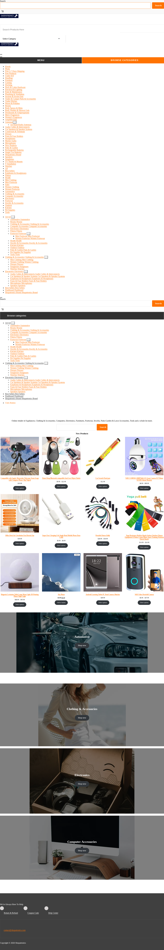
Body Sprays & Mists (14, 108)
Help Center (53, 913)
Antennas (9, 122)
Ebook (8, 66)
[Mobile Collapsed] (14, 122)
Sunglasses (9, 159)
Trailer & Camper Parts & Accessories (20, 99)
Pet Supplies (10, 210)
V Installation (10, 164)
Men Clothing (10, 180)
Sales (7, 185)
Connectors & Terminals (15, 132)
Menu (41, 60)
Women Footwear (12, 189)
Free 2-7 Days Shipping (14, 71)
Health (8, 178)
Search (3, 1)
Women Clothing (12, 187)
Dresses (8, 134)
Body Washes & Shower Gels (17, 110)
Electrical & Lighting (13, 89)
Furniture (9, 80)
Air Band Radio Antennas (20, 125)
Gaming (8, 83)
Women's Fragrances (13, 117)
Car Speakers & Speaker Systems (18, 129)
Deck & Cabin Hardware (15, 87)
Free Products (10, 73)
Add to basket (61, 602)
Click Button (10, 403)
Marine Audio (10, 141)
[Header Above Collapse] (1, 297)
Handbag (9, 78)
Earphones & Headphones (15, 173)
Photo (7, 69)
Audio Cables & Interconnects (17, 127)
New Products (11, 145)
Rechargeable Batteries (14, 150)
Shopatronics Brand (13, 155)
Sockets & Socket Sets (14, 96)
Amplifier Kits (11, 119)
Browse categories (125, 60)
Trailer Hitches (11, 101)
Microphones (10, 143)
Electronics (9, 198)
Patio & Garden (11, 148)
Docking (8, 85)
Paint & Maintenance (13, 92)
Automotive (10, 191)
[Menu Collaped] (1, 54)
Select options (20, 488)
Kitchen (8, 208)
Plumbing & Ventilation (14, 94)
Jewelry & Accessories (14, 203)
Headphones (10, 138)
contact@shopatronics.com (14, 930)
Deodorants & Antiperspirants (17, 113)
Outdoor (8, 205)
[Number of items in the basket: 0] (2, 11)
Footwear (9, 201)
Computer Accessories (14, 196)
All (6, 168)
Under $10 (9, 76)
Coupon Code (33, 913)
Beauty (8, 106)
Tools (7, 212)
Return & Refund (11, 913)
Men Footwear (11, 182)
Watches (8, 166)
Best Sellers (10, 171)
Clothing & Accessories (14, 194)
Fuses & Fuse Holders (14, 136)
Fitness (8, 175)
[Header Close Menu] (1, 56)
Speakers (8, 157)
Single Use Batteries (13, 152)
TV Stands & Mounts (14, 161)
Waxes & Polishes (12, 103)
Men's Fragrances (12, 115)
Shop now (82, 645)
